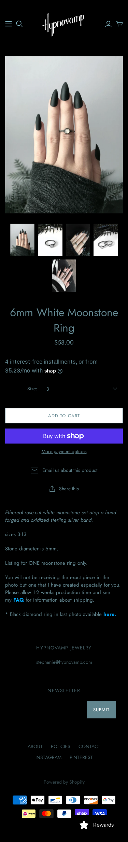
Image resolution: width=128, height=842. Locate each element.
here (108, 614)
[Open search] (19, 23)
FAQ (18, 600)
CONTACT (89, 746)
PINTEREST (81, 757)
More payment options (64, 451)
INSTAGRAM (48, 757)
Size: (32, 388)
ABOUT (35, 746)
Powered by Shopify (64, 781)
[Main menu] (8, 23)
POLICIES (60, 746)
